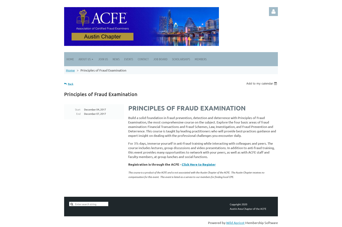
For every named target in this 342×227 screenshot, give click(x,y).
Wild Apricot (235, 223)
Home (70, 70)
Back (70, 84)
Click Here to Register (199, 164)
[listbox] (262, 83)
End (78, 113)
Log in (273, 11)
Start (78, 109)
